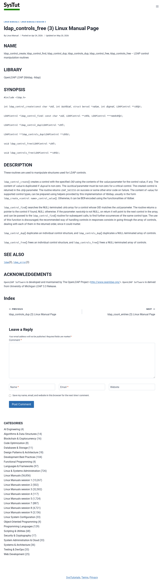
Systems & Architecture (17, 544)
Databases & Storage (16, 447)
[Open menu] (157, 6)
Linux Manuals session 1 (18, 480)
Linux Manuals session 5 (18, 498)
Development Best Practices (19, 457)
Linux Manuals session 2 (18, 484)
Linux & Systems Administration (22, 470)
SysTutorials (73, 577)
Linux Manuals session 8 (18, 507)
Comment (15, 340)
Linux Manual (13, 35)
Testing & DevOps (14, 549)
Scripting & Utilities (14, 531)
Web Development (14, 554)
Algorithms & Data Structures (20, 433)
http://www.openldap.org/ (105, 282)
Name (14, 386)
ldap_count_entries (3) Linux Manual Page (131, 312)
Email (64, 386)
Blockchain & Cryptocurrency (20, 438)
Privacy (94, 577)
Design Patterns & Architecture (21, 452)
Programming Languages (18, 526)
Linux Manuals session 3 (33, 22)
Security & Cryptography (17, 535)
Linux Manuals (11, 22)
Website (114, 386)
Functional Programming (18, 461)
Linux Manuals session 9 (18, 512)
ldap (6, 262)
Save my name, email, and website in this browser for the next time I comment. (51, 395)
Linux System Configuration (19, 517)
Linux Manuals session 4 (18, 494)
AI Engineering (12, 429)
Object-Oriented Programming (20, 521)
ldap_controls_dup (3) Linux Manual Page (32, 312)
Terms (84, 577)
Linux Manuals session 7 (18, 503)
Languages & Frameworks (18, 466)
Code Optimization (14, 443)
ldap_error (19, 262)
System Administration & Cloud (21, 540)
